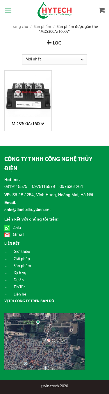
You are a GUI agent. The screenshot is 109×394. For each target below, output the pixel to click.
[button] (8, 10)
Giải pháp (22, 259)
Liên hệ (20, 294)
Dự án (19, 280)
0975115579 (43, 186)
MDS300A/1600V (28, 124)
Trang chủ (19, 27)
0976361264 (71, 186)
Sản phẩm (42, 27)
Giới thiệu (22, 252)
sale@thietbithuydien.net (27, 209)
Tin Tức (19, 287)
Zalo (16, 227)
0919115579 (15, 186)
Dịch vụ (20, 273)
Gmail (18, 234)
